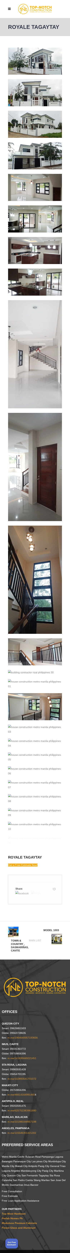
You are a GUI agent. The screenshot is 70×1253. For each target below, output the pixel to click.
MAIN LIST (35, 940)
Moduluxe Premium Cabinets (19, 1223)
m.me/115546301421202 (22, 1132)
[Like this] (54, 889)
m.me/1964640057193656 (23, 1037)
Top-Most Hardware (14, 1213)
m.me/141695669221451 (22, 1058)
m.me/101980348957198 (22, 1121)
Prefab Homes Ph (12, 1218)
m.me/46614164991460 (21, 1094)
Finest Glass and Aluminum (19, 1227)
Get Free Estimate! (11, 1243)
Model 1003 (51, 930)
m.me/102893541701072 (22, 1078)
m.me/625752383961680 (22, 1110)
